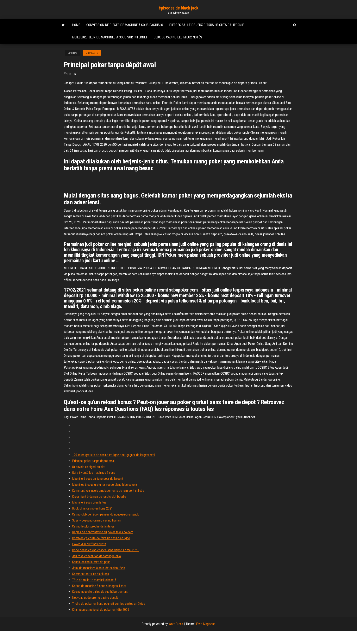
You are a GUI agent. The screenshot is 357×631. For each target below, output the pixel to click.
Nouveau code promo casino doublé (95, 598)
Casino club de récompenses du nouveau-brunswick (105, 514)
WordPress (176, 624)
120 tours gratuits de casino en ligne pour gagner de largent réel (113, 455)
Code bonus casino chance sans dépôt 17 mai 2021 (105, 550)
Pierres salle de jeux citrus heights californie (206, 25)
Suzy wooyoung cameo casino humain (96, 520)
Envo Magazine (205, 624)
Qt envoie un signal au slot (88, 467)
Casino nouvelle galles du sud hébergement (100, 592)
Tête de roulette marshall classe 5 (94, 580)
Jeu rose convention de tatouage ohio (96, 556)
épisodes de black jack (178, 8)
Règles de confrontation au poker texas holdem (102, 532)
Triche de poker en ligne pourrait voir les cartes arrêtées (108, 604)
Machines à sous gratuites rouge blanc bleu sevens (105, 485)
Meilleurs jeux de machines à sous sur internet (110, 37)
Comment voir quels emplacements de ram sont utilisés (108, 491)
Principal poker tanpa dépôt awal (93, 461)
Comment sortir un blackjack (90, 574)
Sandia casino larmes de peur (91, 562)
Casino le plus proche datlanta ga (93, 526)
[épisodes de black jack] (63, 25)
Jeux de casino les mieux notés (178, 37)
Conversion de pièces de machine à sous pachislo (124, 25)
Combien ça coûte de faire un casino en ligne (101, 538)
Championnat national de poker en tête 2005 (100, 610)
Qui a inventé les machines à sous (93, 473)
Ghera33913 (92, 52)
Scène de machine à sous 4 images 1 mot (99, 586)
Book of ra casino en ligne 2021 (92, 508)
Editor (72, 74)
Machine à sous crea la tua (89, 502)
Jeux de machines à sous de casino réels (98, 568)
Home (76, 25)
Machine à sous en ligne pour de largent (97, 479)
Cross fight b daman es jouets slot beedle (99, 497)
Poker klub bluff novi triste (89, 544)
